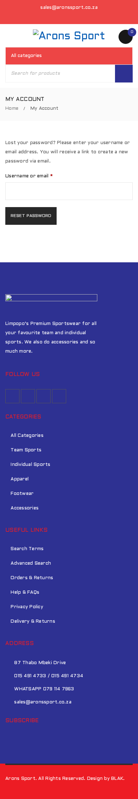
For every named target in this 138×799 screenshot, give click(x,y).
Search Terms (27, 549)
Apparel (20, 479)
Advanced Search (31, 563)
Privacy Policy (27, 607)
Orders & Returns (32, 578)
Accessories (25, 508)
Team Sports (26, 450)
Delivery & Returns (33, 622)
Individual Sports (30, 465)
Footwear (22, 494)
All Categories (27, 436)
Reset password (31, 216)
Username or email (29, 176)
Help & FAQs (25, 592)
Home (11, 109)
